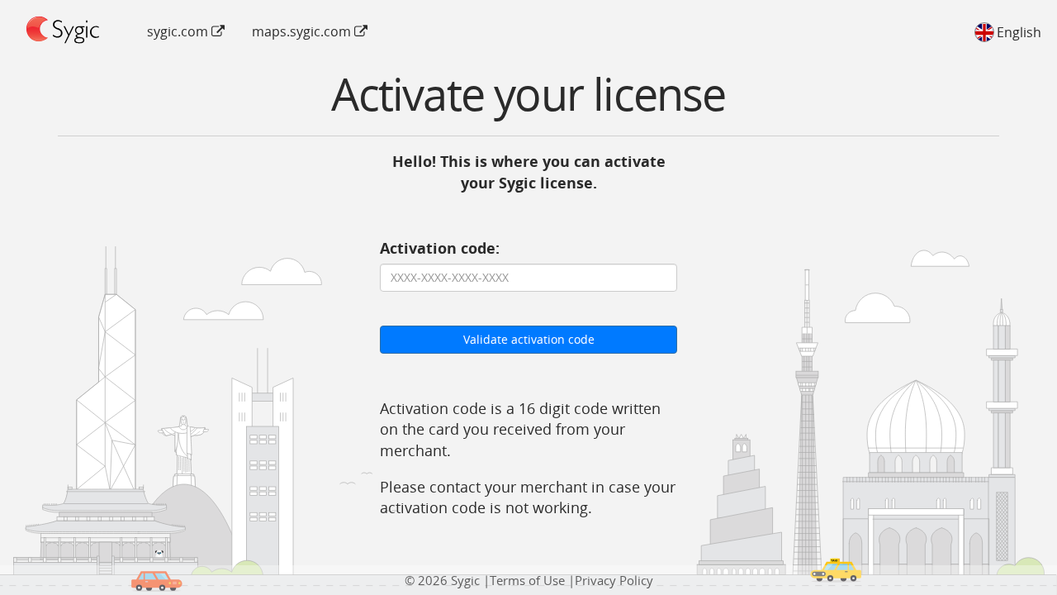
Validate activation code (529, 339)
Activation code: (440, 248)
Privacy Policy (614, 580)
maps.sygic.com (303, 31)
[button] (1005, 32)
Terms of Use (527, 580)
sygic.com (179, 31)
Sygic (465, 580)
